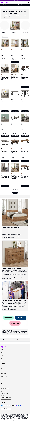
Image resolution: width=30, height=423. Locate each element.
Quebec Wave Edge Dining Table (15, 103)
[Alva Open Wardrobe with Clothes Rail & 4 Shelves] (25, 43)
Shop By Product (3, 373)
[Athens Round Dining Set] (5, 94)
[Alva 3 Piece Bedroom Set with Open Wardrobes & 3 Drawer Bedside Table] (15, 167)
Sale (1, 379)
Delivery (2, 357)
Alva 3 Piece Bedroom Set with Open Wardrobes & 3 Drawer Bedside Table (15, 177)
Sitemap (2, 361)
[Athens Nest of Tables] (5, 118)
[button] (26, 2)
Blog (1, 352)
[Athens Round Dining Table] (25, 94)
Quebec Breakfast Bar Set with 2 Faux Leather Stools (5, 177)
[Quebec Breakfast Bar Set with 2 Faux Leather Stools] (5, 167)
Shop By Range (3, 371)
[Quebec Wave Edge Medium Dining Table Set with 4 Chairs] (5, 68)
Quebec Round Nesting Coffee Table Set (24, 177)
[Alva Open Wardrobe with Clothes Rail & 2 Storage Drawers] (15, 43)
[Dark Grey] (12, 74)
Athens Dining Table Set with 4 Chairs (14, 127)
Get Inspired (3, 368)
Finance (2, 355)
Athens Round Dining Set (4, 102)
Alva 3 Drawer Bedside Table (14, 78)
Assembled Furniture (4, 376)
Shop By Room (3, 370)
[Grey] (22, 74)
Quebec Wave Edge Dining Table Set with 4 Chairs (25, 127)
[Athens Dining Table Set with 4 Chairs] (15, 118)
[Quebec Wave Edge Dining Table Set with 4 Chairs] (25, 118)
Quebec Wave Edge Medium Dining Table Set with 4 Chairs (5, 78)
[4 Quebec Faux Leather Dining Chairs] (25, 68)
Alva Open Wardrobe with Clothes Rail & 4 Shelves (25, 52)
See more (4, 17)
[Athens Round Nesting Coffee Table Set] (5, 142)
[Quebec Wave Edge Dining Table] (15, 94)
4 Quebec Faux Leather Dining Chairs (24, 78)
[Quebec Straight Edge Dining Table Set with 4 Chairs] (15, 142)
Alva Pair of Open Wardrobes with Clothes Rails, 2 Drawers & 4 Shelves (5, 53)
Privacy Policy (3, 363)
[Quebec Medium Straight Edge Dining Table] (25, 142)
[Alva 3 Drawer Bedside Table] (15, 68)
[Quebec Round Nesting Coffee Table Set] (25, 167)
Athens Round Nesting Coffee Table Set (4, 152)
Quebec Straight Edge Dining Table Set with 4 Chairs (14, 152)
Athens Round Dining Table (25, 102)
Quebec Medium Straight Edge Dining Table (24, 152)
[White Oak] (15, 74)
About (2, 349)
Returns (2, 358)
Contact (2, 360)
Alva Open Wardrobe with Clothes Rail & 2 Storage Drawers (15, 53)
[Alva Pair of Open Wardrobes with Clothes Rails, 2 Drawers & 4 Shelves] (5, 43)
